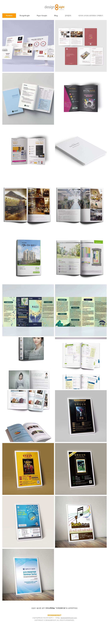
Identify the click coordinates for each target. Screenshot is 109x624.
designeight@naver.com (69, 618)
